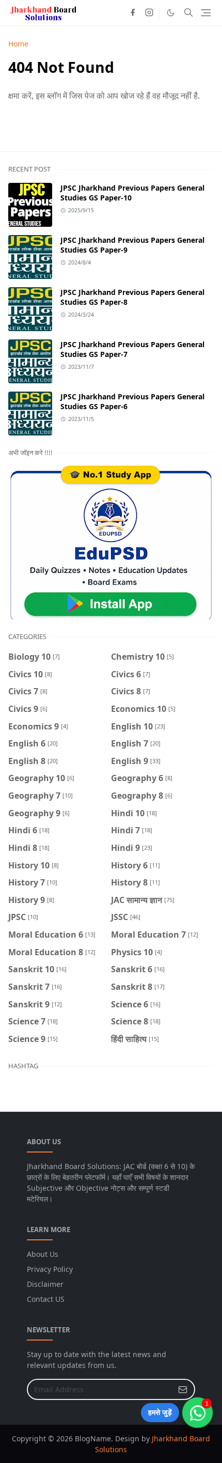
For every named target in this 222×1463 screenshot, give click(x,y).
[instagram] (149, 12)
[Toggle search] (188, 12)
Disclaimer (45, 1284)
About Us (42, 1254)
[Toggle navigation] (206, 13)
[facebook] (132, 12)
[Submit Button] (182, 1389)
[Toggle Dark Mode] (170, 12)
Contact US (46, 1299)
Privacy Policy (50, 1269)
